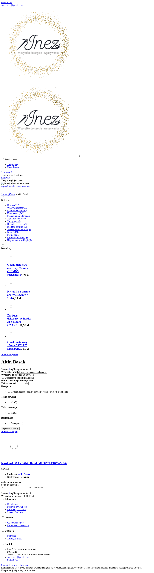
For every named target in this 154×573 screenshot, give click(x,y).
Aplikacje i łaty (16, 218)
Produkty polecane (17, 237)
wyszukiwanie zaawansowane (15, 186)
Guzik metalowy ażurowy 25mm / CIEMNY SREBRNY (17, 269)
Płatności (11, 536)
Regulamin (12, 504)
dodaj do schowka (9, 484)
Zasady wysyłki (14, 538)
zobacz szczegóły (9, 431)
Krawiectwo (15, 213)
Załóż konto (13, 167)
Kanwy (13, 205)
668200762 (6, 2)
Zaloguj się (12, 164)
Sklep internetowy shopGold (14, 565)
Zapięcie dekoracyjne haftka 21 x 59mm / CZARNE (19, 320)
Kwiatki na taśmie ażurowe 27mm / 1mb (18, 295)
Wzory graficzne (17, 208)
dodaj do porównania (11, 482)
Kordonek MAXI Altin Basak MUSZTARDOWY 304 (34, 463)
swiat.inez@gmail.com (12, 5)
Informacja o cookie (16, 509)
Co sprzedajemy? (15, 522)
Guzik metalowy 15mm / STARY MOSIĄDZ (17, 345)
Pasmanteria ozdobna (19, 216)
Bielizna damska (17, 226)
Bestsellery (6, 248)
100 (28, 375)
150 (32, 375)
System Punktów (15, 512)
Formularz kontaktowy (18, 525)
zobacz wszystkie (9, 354)
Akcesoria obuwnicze (19, 229)
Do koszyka (38, 487)
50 (24, 375)
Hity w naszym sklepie (19, 240)
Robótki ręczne (17, 210)
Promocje (13, 235)
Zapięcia (13, 221)
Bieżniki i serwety (17, 224)
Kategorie (6, 200)
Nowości (12, 232)
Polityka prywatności (17, 507)
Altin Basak (24, 474)
